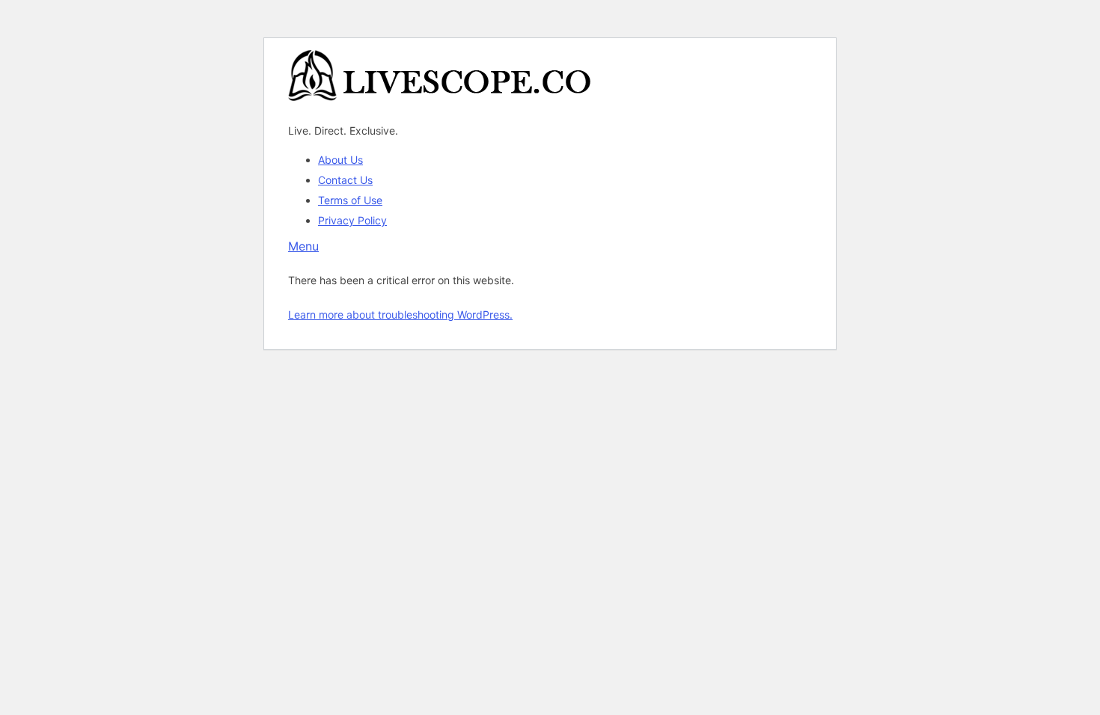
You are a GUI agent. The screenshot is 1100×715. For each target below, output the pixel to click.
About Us (340, 159)
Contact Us (345, 180)
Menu (303, 246)
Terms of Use (350, 200)
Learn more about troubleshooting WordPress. (400, 314)
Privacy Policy (352, 220)
